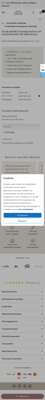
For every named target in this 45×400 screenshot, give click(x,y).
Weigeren (22, 221)
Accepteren (22, 215)
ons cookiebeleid (25, 209)
